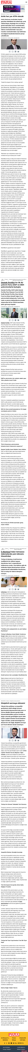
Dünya (14, 1040)
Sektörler (5, 1040)
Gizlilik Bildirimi (21, 1047)
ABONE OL (21, 1043)
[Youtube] (11, 1043)
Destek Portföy (8, 283)
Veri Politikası (6, 1047)
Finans (7, 14)
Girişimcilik (22, 1038)
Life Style (22, 1040)
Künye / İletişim (7, 1049)
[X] (12, 51)
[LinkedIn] (15, 51)
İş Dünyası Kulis (5, 1038)
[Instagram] (9, 1043)
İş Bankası (5, 552)
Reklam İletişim (21, 1049)
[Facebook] (10, 51)
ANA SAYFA (3, 14)
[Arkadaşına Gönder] (18, 51)
